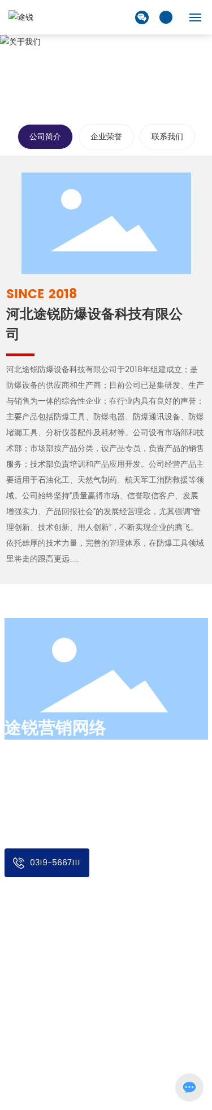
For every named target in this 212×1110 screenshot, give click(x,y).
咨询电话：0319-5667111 (73, 1023)
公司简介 (45, 136)
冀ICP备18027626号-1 (41, 1082)
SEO (60, 1071)
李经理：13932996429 (69, 998)
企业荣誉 (106, 136)
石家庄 (38, 1071)
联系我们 (167, 136)
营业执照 (86, 1071)
